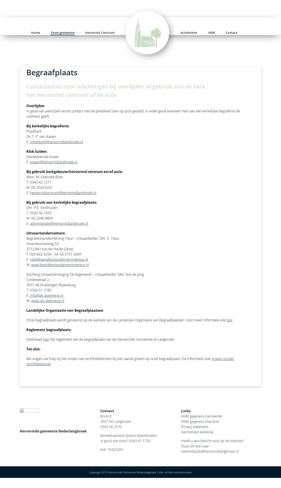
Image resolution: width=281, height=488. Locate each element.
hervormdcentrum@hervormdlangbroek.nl (63, 192)
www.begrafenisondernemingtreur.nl (60, 264)
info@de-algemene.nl (46, 295)
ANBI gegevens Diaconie (200, 421)
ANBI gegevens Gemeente (201, 416)
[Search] (236, 32)
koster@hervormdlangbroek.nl (53, 162)
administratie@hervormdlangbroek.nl (59, 223)
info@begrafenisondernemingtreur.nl (59, 259)
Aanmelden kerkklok (197, 432)
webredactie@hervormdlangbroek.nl (210, 451)
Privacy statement (194, 426)
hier (229, 320)
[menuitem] (43, 32)
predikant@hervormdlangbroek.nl (56, 141)
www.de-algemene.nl (47, 300)
